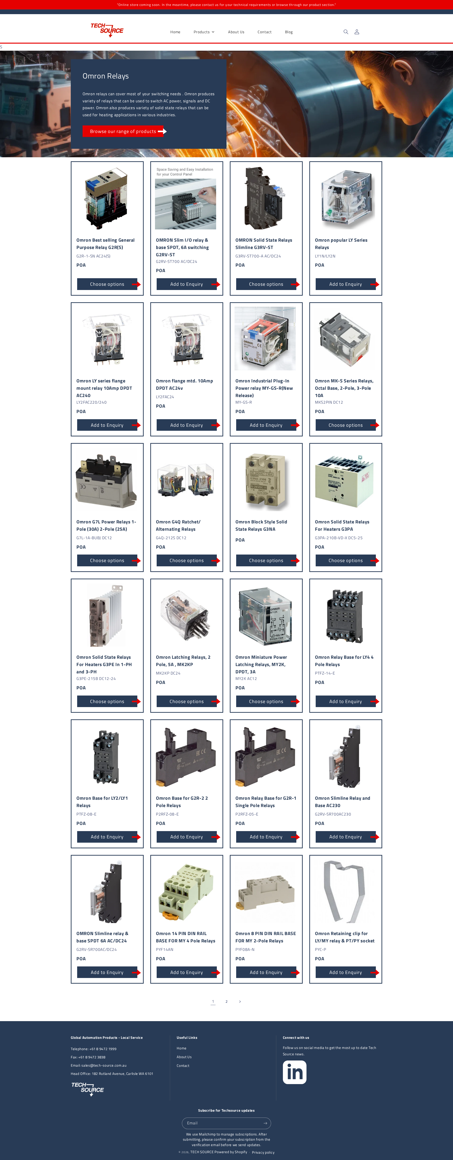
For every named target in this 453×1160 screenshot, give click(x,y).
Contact (183, 1065)
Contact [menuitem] (265, 32)
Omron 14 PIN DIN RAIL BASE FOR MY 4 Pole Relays (185, 937)
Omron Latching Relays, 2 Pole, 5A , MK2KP (183, 660)
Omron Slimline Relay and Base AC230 (342, 801)
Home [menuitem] (175, 32)
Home (182, 1048)
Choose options (107, 284)
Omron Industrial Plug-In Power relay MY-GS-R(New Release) (264, 388)
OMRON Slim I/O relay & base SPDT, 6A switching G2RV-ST (182, 247)
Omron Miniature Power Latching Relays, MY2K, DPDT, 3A (261, 664)
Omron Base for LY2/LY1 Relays (102, 801)
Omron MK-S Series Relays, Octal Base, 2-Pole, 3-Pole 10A (344, 388)
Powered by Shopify (230, 1152)
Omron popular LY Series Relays (341, 243)
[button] (345, 31)
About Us (184, 1057)
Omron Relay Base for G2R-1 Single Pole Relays (266, 801)
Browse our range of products (123, 131)
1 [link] (213, 1001)
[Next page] (240, 1001)
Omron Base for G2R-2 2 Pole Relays (182, 801)
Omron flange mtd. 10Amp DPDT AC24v (184, 384)
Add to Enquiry (186, 284)
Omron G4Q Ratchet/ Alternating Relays (178, 525)
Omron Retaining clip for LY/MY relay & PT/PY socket (345, 937)
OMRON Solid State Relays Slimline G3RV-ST (263, 243)
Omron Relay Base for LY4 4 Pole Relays (344, 660)
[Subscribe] (265, 1123)
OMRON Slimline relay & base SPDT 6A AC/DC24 (102, 937)
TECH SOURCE (202, 1152)
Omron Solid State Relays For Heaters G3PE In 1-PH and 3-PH (104, 664)
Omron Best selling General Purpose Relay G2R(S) (105, 243)
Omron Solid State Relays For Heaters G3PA (342, 525)
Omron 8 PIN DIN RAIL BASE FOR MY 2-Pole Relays (265, 937)
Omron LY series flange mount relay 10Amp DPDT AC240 (104, 388)
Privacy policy (263, 1152)
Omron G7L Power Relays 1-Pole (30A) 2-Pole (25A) (106, 525)
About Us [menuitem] (236, 32)
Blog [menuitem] (289, 32)
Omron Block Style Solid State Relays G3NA (261, 525)
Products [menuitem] (202, 32)
